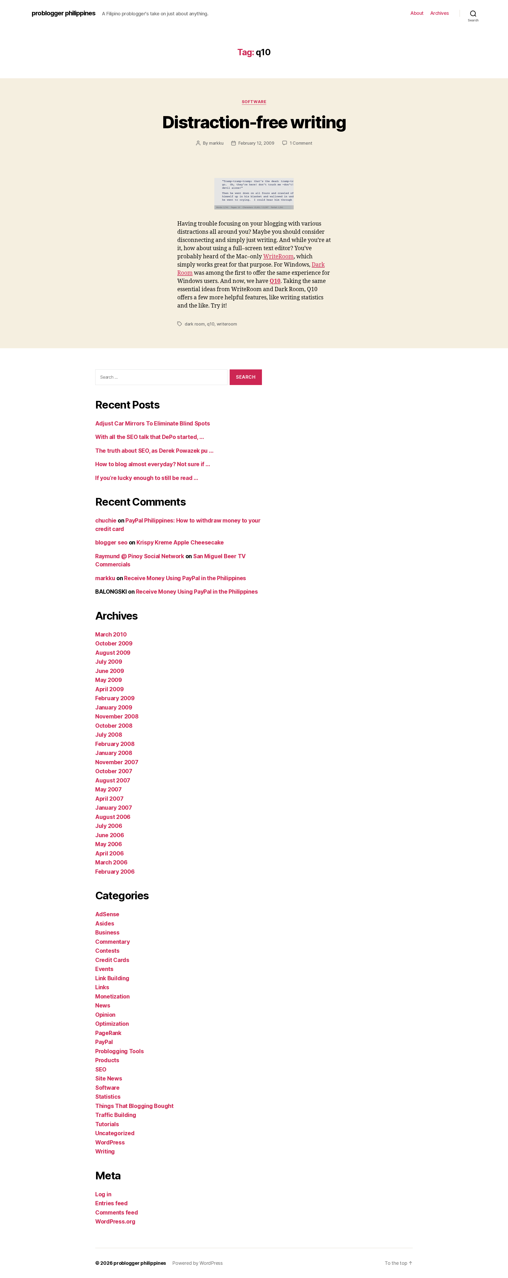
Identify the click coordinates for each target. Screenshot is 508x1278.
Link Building (112, 978)
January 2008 (113, 753)
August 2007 (112, 780)
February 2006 (115, 871)
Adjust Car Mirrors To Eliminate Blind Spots (152, 423)
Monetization (112, 996)
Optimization (112, 1023)
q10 (210, 324)
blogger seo (111, 542)
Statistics (107, 1096)
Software (254, 101)
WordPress (110, 1142)
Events (104, 969)
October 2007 (113, 771)
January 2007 (113, 807)
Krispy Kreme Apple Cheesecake (180, 542)
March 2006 (111, 862)
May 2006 (108, 844)
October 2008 (114, 725)
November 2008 (117, 716)
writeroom (227, 324)
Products (107, 1060)
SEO (100, 1069)
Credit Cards (112, 960)
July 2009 (108, 661)
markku (216, 143)
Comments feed (116, 1212)
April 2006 (109, 853)
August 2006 (112, 817)
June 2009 (109, 671)
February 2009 (115, 698)
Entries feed (111, 1203)
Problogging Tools (119, 1051)
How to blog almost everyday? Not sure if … (152, 464)
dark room (195, 324)
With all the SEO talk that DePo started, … (149, 437)
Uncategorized (115, 1133)
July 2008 (108, 734)
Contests (107, 950)
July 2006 (108, 826)
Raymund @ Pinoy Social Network (139, 556)
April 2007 (109, 798)
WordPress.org (115, 1221)
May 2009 (108, 680)
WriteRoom (278, 256)
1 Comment (301, 143)
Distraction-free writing (254, 122)
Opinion (105, 1014)
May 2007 (108, 789)
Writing (105, 1151)
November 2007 (116, 762)
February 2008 (115, 744)
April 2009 (109, 689)
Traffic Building (115, 1115)
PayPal (104, 1042)
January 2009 (113, 707)
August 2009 (112, 652)
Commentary (112, 941)
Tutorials (107, 1124)
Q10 (275, 281)
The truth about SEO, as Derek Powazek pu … (154, 450)
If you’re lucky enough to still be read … (146, 478)
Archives (439, 13)
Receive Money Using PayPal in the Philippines (185, 578)
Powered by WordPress (197, 1263)
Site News (108, 1078)
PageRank (108, 1033)
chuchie (105, 520)
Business (107, 932)
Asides (104, 923)
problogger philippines (64, 13)
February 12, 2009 (256, 143)
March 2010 (110, 634)
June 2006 (109, 835)
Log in (103, 1194)
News (102, 1005)
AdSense (107, 914)
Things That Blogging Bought (134, 1106)
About (417, 13)
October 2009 (114, 643)
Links (102, 987)
